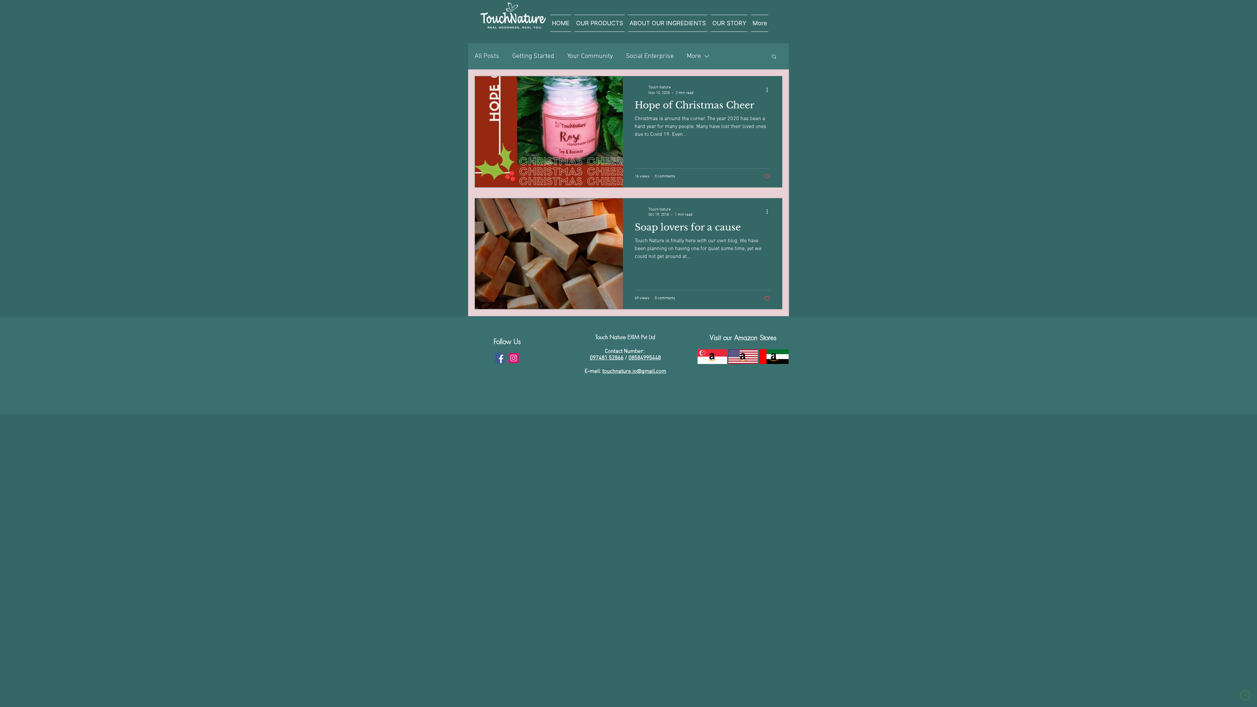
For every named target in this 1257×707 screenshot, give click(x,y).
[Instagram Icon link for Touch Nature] (514, 358)
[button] (774, 57)
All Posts (487, 56)
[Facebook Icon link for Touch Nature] (500, 358)
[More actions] (769, 90)
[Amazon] (712, 356)
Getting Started (533, 56)
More (694, 56)
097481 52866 (607, 358)
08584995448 (644, 358)
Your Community (590, 56)
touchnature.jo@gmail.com (634, 371)
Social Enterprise (650, 56)
